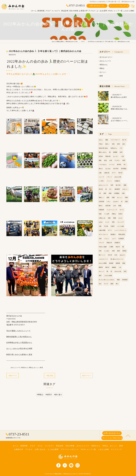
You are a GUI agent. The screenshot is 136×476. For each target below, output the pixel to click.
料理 (124, 160)
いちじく (106, 238)
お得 (110, 160)
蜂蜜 (119, 206)
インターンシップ (112, 210)
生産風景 (121, 238)
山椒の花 (106, 173)
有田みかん (24, 367)
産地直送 (125, 280)
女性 (125, 271)
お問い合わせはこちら (97, 5)
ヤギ (121, 148)
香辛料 (119, 164)
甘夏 (126, 201)
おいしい (36, 367)
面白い (107, 144)
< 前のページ (12, 375)
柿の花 (101, 189)
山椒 (100, 173)
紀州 (121, 152)
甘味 (113, 144)
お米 (114, 206)
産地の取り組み (103, 148)
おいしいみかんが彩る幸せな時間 (19, 348)
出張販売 (117, 181)
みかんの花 (118, 177)
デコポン (117, 160)
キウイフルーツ (103, 234)
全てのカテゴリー (106, 57)
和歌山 (31, 367)
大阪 (100, 226)
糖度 (112, 284)
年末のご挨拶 (103, 247)
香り (117, 284)
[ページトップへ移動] (128, 436)
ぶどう (114, 238)
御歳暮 (114, 267)
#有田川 (49, 394)
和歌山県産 (121, 234)
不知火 (101, 144)
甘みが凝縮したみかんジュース (18, 331)
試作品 (101, 156)
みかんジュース (15, 367)
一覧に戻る (49, 375)
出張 (100, 251)
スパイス (111, 164)
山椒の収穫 (102, 230)
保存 (118, 144)
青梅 (110, 193)
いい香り (101, 181)
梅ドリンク (102, 255)
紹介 (124, 144)
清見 (113, 222)
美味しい (101, 197)
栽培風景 (117, 189)
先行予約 (115, 168)
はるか (101, 222)
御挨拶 (111, 263)
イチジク (101, 242)
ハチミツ (109, 177)
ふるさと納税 (108, 275)
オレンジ (101, 271)
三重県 (111, 247)
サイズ (106, 284)
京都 (113, 251)
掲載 (125, 185)
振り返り (118, 185)
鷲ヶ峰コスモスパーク (117, 259)
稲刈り (101, 206)
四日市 (118, 247)
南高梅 (115, 152)
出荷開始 (116, 193)
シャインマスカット (120, 230)
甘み (100, 284)
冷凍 (100, 238)
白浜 (116, 255)
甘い (110, 189)
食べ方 (124, 140)
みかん (101, 140)
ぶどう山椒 (120, 226)
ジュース (101, 177)
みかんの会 (118, 271)
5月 (100, 193)
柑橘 (114, 218)
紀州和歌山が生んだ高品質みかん (19, 342)
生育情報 (101, 201)
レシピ (107, 222)
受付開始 (123, 168)
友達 (105, 160)
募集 (100, 160)
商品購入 (113, 234)
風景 (105, 193)
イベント (109, 181)
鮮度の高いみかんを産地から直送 (19, 354)
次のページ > (86, 375)
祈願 (109, 218)
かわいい (125, 189)
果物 (123, 263)
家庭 (118, 280)
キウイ (110, 230)
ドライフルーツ (115, 140)
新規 (118, 251)
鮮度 (41, 367)
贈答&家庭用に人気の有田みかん (19, 337)
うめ (119, 267)
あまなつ (122, 255)
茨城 (100, 214)
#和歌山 (40, 394)
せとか (120, 218)
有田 (112, 185)
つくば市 (106, 214)
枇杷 (108, 197)
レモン (109, 201)
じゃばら (106, 251)
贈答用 (101, 267)
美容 (100, 275)
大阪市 (113, 226)
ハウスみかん (103, 164)
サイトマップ (116, 449)
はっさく (115, 156)
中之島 (106, 226)
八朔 (122, 156)
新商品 (124, 251)
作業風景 (101, 210)
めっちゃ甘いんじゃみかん (106, 280)
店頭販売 (117, 242)
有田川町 (108, 206)
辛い (125, 164)
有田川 (120, 214)
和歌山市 (109, 242)
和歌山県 (108, 156)
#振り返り (58, 394)
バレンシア (120, 222)
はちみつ (115, 201)
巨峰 (126, 197)
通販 (106, 140)
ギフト (114, 173)
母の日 (120, 173)
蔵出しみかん (103, 152)
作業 (123, 193)
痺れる (101, 168)
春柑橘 (118, 263)
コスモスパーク (103, 259)
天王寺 (110, 255)
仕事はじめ (102, 218)
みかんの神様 (103, 263)
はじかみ (108, 168)
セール (122, 210)
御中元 (107, 267)
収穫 (113, 197)
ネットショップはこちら (118, 5)
